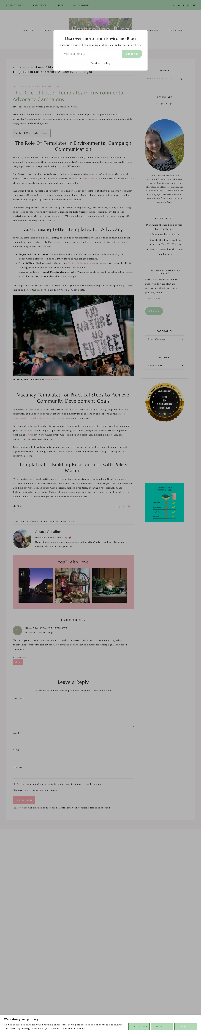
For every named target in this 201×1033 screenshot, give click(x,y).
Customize (138, 1026)
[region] (100, 1024)
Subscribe (132, 53)
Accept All (186, 1026)
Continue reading (100, 63)
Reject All (161, 1026)
